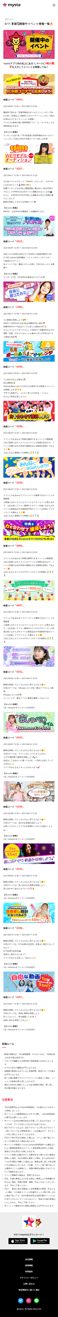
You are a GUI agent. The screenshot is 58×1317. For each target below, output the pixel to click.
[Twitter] (20, 1300)
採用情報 (29, 1265)
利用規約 (29, 1271)
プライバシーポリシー (29, 1277)
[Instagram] (28, 1300)
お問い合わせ (29, 1283)
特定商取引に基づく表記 (29, 1290)
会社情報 (29, 1259)
